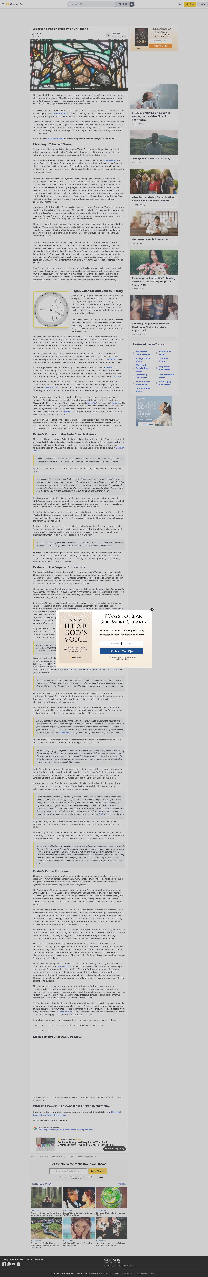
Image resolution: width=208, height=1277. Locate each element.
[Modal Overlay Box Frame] (104, 639)
